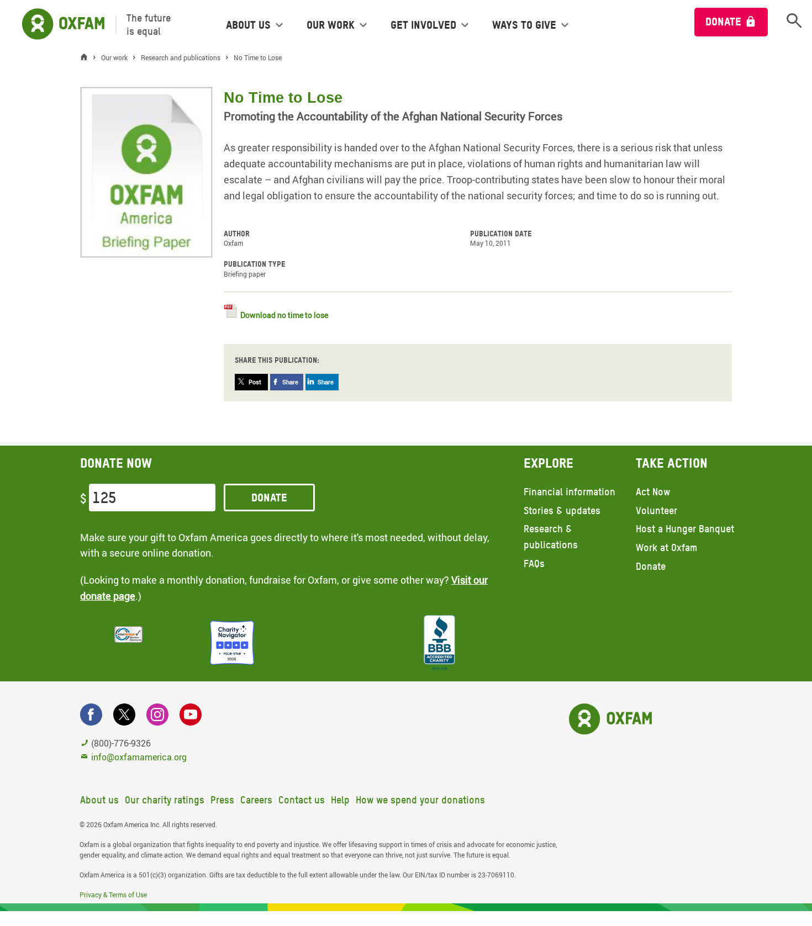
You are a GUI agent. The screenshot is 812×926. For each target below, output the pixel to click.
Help (340, 800)
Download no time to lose (284, 315)
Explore (548, 463)
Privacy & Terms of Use (113, 894)
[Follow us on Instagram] (157, 714)
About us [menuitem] (248, 24)
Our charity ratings (164, 800)
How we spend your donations (420, 800)
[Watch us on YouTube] (191, 714)
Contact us (301, 800)
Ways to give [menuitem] (524, 24)
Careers (256, 800)
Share (290, 382)
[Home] (86, 57)
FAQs (534, 563)
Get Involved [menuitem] (423, 24)
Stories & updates (562, 510)
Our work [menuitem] (331, 24)
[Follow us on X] (124, 714)
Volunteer (656, 510)
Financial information (569, 492)
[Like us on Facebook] (91, 714)
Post (255, 382)
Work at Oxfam (666, 547)
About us (99, 800)
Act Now (653, 492)
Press (222, 800)
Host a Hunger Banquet (685, 529)
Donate (723, 21)
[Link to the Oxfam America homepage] (57, 25)
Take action (672, 463)
